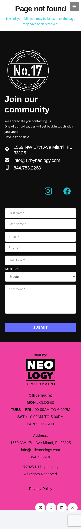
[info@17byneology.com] (9, 160)
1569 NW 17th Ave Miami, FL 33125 (40, 443)
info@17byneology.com (37, 160)
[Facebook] (67, 191)
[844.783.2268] (9, 168)
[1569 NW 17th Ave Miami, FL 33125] (9, 150)
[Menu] (74, 6)
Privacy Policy (40, 489)
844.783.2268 (27, 167)
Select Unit (13, 269)
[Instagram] (48, 191)
